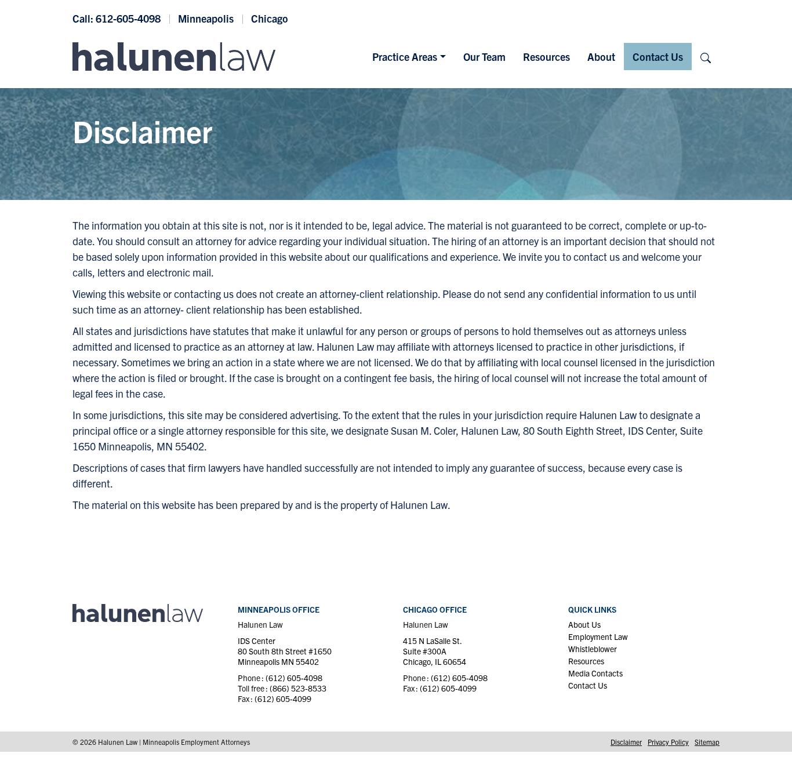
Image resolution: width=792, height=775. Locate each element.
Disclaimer (626, 741)
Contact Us (658, 56)
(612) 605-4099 (283, 698)
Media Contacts (595, 673)
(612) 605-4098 (294, 677)
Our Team (484, 56)
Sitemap (707, 741)
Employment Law (598, 636)
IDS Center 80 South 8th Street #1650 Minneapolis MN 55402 (285, 651)
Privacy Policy (668, 741)
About (601, 56)
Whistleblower (592, 648)
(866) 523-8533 (298, 688)
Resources (546, 56)
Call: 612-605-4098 (116, 18)
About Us (584, 624)
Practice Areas (404, 56)
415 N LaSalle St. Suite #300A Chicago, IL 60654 (434, 651)
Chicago (269, 18)
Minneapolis (206, 18)
